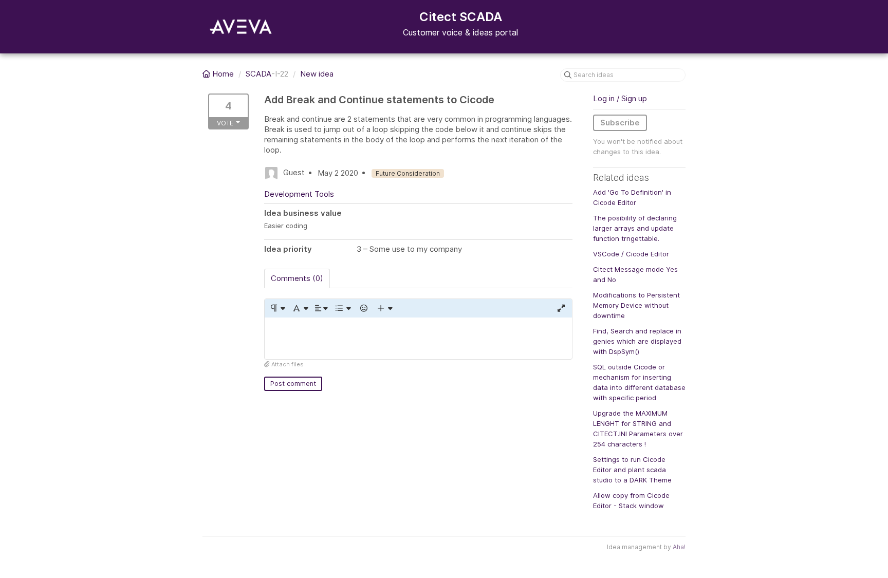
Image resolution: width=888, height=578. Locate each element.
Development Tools (299, 194)
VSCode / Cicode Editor (631, 254)
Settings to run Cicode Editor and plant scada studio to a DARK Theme (632, 469)
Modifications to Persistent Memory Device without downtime (636, 305)
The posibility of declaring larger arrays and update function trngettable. (635, 228)
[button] (277, 308)
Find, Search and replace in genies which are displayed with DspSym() (637, 341)
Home (223, 74)
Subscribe (620, 122)
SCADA (258, 74)
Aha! (679, 547)
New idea (317, 74)
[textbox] (418, 338)
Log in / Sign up (620, 98)
